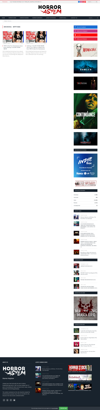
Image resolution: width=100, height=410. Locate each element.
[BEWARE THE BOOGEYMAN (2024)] (76, 279)
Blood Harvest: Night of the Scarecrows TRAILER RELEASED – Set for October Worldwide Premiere (88, 254)
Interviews (76, 197)
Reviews (75, 202)
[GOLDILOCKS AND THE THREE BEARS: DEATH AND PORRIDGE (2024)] (76, 286)
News (5, 32)
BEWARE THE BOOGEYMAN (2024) (88, 279)
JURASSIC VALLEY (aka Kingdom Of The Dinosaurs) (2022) (89, 273)
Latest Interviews (51, 18)
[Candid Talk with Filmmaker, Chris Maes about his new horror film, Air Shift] (76, 330)
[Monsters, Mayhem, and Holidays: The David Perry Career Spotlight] (76, 217)
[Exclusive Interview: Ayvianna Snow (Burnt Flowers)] (76, 351)
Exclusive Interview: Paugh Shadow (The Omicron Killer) (89, 338)
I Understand (63, 408)
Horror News (12, 18)
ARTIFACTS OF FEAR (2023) (86, 266)
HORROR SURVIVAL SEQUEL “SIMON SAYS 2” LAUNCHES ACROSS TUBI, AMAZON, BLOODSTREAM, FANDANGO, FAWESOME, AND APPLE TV (89, 244)
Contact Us (74, 18)
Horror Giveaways (37, 18)
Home (3, 18)
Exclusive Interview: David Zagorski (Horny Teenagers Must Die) (88, 345)
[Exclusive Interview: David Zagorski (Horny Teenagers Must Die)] (76, 344)
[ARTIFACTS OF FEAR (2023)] (76, 265)
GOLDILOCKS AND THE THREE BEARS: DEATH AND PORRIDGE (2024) (89, 287)
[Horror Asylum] (50, 9)
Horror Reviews (24, 18)
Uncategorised (77, 205)
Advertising (62, 18)
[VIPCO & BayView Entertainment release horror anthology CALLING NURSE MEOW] (13, 36)
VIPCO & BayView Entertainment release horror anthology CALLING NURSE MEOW (13, 47)
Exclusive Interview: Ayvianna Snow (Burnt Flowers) (88, 352)
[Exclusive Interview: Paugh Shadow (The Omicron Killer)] (76, 337)
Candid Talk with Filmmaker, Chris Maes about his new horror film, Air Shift (89, 331)
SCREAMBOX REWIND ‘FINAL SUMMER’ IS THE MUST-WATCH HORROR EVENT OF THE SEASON (88, 235)
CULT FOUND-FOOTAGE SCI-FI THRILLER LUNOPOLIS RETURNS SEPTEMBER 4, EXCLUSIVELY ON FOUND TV (26, 1)
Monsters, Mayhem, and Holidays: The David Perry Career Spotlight (88, 217)
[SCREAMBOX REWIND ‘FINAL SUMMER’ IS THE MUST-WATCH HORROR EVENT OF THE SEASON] (76, 233)
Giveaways (76, 194)
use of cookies (55, 408)
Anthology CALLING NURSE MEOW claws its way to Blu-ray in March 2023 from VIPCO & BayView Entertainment (36, 47)
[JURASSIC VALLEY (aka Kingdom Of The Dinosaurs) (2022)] (76, 272)
